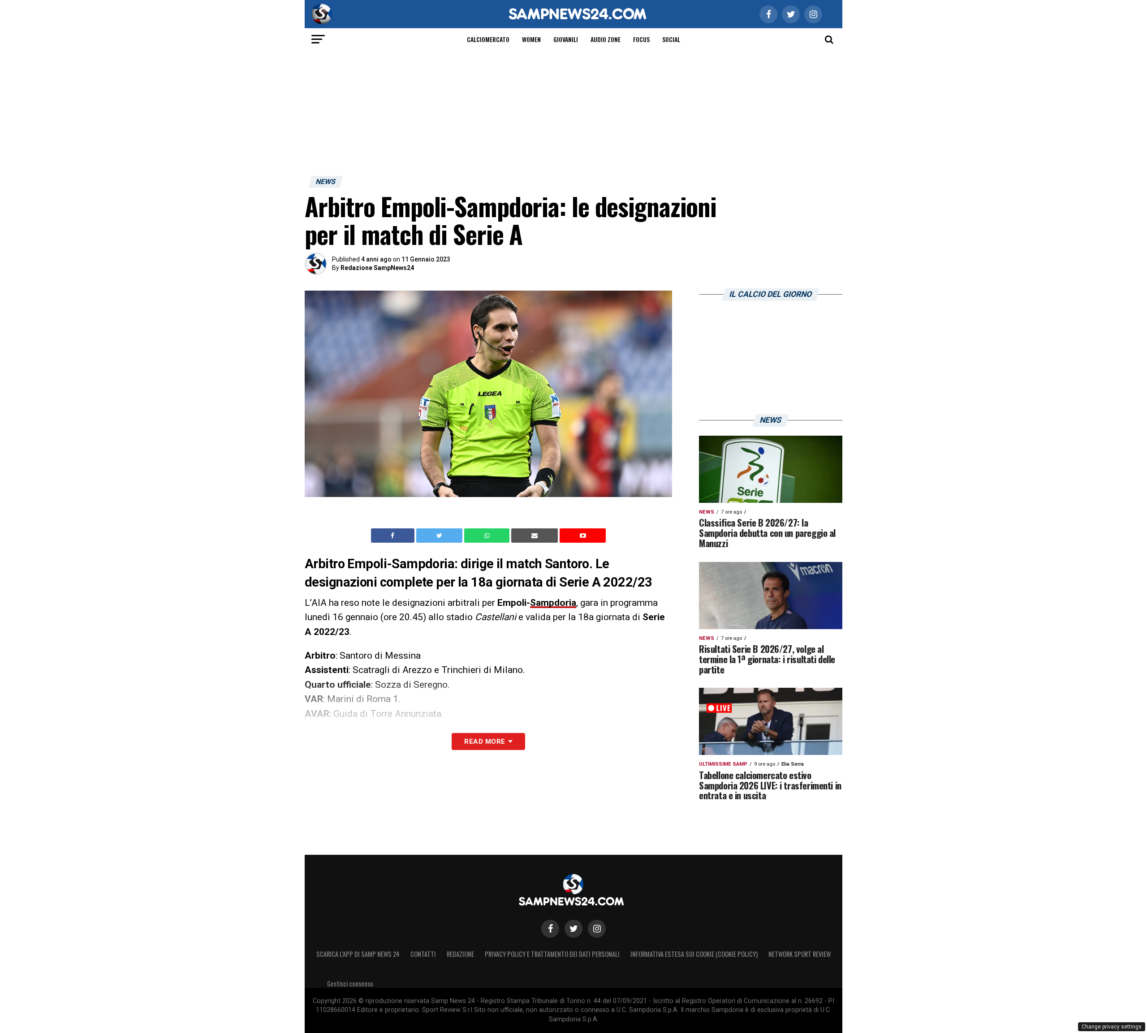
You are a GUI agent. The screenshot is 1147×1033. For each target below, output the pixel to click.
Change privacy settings (1112, 1027)
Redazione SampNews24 (377, 267)
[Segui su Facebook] (550, 929)
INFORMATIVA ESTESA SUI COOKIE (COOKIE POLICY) (694, 954)
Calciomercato (488, 39)
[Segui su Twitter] (573, 929)
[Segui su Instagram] (597, 929)
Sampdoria (553, 602)
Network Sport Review (799, 954)
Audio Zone (606, 39)
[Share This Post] (488, 535)
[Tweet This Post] (440, 535)
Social (671, 39)
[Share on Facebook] (394, 535)
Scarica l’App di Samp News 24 (358, 954)
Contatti (423, 954)
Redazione (460, 954)
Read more (484, 741)
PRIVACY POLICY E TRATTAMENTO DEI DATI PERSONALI (552, 954)
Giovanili (565, 39)
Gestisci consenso (350, 983)
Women (531, 39)
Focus (641, 39)
